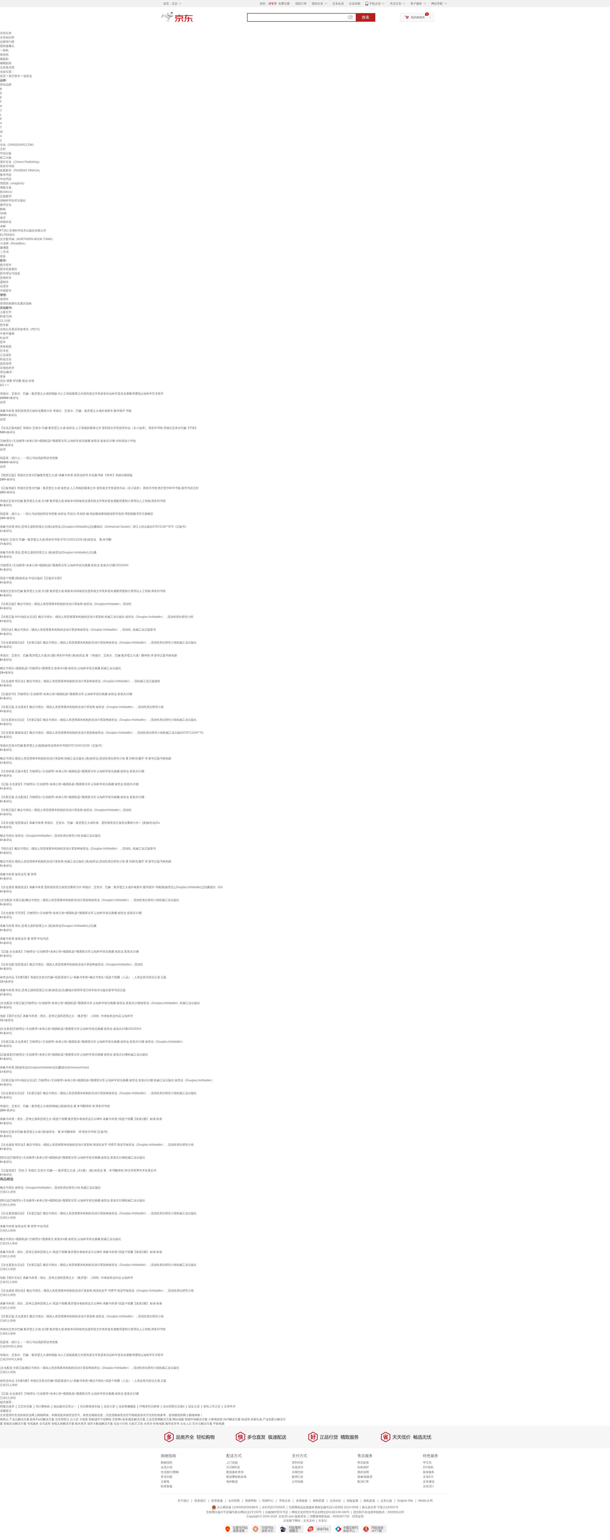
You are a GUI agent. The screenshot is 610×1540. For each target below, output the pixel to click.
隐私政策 (369, 1500)
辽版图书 (5, 196)
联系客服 (166, 1486)
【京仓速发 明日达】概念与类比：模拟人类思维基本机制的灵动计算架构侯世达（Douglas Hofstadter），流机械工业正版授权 (80, 681)
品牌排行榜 (7, 41)
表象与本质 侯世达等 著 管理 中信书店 (24, 938)
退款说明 (363, 1472)
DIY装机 (428, 1467)
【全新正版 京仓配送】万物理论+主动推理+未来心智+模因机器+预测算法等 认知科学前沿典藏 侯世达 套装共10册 (72, 797)
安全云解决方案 (202, 1423)
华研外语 (5, 222)
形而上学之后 (211, 1406)
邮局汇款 (297, 1476)
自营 (3, 402)
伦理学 (4, 286)
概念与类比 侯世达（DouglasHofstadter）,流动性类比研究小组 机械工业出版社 (50, 835)
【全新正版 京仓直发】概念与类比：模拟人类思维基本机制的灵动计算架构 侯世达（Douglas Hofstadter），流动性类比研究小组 (82, 707)
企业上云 (186, 1423)
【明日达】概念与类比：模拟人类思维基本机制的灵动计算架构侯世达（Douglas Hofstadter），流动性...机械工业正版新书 (78, 629)
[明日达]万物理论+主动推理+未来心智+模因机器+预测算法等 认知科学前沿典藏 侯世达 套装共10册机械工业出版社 (72, 1157)
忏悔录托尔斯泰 (149, 1406)
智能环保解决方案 (196, 1419)
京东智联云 (62, 1419)
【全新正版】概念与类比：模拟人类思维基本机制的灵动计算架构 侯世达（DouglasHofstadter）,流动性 (66, 604)
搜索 (365, 17)
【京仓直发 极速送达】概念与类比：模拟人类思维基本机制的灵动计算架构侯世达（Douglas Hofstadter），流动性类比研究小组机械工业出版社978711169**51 (101, 732)
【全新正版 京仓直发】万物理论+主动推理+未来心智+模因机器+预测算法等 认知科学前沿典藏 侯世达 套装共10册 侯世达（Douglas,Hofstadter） (92, 1041)
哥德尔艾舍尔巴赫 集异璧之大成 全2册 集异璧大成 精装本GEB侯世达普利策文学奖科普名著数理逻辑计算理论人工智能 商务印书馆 (83, 501)
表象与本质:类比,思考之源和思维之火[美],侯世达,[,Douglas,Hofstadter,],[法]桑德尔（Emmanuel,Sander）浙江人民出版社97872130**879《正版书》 (94, 526)
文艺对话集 (25, 1406)
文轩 (3, 149)
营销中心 (268, 1500)
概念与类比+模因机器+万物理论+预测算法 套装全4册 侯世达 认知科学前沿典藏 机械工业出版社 (60, 668)
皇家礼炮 (256, 1419)
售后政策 (363, 1462)
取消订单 (363, 1481)
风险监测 (352, 1500)
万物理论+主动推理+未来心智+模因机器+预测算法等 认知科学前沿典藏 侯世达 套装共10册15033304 (64, 565)
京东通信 (428, 1481)
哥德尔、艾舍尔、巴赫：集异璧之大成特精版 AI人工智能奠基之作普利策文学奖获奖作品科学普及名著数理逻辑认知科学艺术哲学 (81, 393)
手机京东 (375, 3)
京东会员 (338, 3)
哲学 (3, 342)
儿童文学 (5, 312)
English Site (405, 1500)
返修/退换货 (364, 1476)
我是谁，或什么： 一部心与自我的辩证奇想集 (29, 458)
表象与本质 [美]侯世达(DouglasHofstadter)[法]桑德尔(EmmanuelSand (44, 1067)
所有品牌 (5, 84)
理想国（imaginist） (13, 183)
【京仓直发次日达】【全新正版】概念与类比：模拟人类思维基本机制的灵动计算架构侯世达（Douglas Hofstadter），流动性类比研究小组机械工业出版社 (98, 719)
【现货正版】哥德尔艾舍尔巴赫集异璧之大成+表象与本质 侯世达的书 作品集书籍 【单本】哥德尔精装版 (66, 475)
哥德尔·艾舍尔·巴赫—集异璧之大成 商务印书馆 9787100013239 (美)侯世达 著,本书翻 (55, 539)
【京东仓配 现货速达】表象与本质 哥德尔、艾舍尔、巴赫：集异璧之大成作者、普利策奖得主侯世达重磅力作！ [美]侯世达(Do (80, 822)
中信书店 (5, 179)
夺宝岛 (427, 1462)
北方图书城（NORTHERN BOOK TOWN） (27, 239)
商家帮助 (251, 1500)
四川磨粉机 (43, 1406)
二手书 (4, 252)
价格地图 (158, 1423)
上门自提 (232, 1462)
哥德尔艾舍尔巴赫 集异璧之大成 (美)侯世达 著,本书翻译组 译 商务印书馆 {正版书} (53, 1131)
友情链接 (301, 1500)
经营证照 (358, 1516)
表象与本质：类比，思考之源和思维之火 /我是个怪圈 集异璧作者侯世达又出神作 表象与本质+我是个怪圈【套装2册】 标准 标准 (81, 1119)
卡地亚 (83, 1419)
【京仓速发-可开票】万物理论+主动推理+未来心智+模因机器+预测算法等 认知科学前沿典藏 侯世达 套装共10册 (71, 913)
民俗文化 (5, 359)
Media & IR (425, 1500)
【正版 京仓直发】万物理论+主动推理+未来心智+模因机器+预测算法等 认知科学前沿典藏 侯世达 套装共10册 (69, 784)
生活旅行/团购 (170, 1472)
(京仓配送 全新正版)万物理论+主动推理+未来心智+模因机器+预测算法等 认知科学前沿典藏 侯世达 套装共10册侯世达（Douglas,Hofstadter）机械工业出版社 (100, 1003)
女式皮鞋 (45, 1423)
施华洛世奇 (172, 1423)
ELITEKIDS (7, 235)
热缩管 (245, 1419)
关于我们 (183, 1500)
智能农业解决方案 (15, 1423)
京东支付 (309, 1520)
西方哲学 (14, 76)
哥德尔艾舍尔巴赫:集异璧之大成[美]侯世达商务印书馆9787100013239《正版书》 (52, 745)
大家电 (165, 1481)
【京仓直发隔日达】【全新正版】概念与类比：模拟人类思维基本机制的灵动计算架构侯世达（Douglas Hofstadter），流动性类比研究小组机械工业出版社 (98, 642)
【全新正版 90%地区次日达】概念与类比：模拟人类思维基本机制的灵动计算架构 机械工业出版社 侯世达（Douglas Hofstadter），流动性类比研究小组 (96, 616)
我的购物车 (418, 17)
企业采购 (354, 3)
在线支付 (297, 1467)
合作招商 (234, 1500)
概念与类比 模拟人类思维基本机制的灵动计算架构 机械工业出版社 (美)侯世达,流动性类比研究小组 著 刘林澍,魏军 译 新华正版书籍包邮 (85, 758)
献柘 (3, 209)
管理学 (4, 299)
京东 (193, 19)
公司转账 (297, 1481)
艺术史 (4, 350)
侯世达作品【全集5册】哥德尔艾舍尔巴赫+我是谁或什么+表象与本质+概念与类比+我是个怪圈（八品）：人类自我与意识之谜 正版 (83, 977)
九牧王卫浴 (136, 1423)
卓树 (3, 226)
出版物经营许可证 (276, 1512)
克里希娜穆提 (127, 1406)
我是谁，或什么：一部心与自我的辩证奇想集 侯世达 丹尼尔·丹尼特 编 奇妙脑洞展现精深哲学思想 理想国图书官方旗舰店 (76, 513)
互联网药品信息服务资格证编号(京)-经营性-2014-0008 (323, 1507)
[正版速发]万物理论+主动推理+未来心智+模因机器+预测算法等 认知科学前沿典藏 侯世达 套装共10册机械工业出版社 (74, 1054)
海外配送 (232, 1481)
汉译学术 (229, 1406)
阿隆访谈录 (7, 1406)
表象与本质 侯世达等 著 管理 (18, 874)
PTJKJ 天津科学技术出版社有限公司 (23, 230)
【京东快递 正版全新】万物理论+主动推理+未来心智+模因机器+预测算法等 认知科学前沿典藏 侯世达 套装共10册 (72, 771)
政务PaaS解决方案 (42, 1419)
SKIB (3, 213)
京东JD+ (428, 1486)
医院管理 (5, 363)
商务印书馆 (7, 166)
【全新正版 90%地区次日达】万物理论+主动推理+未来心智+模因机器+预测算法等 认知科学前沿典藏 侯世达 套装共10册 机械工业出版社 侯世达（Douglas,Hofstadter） (107, 1080)
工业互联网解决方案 (159, 1419)
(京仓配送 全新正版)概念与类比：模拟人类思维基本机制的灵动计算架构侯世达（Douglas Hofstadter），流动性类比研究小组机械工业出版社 (89, 900)
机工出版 (5, 157)
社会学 (4, 338)
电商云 (4, 1419)
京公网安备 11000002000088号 (237, 1507)
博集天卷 (5, 187)
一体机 (4, 50)
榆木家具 (80, 1423)
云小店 (74, 1419)
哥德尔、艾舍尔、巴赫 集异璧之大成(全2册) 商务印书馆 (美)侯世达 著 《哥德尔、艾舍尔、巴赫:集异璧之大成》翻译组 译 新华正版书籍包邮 (88, 655)
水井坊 (148, 1423)
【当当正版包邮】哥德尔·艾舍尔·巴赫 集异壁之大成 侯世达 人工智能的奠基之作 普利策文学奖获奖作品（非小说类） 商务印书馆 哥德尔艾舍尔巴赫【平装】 (99, 428)
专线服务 (33, 1423)
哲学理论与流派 (10, 273)
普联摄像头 (7, 46)
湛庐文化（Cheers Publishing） (20, 162)
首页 (3, 76)
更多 (3, 256)
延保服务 (428, 1472)
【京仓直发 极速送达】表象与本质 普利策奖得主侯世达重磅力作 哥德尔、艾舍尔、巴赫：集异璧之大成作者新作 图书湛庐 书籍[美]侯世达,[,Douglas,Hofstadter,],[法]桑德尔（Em (111, 887)
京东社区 (335, 1500)
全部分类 (5, 33)
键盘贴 (4, 59)
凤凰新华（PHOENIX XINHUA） (21, 170)
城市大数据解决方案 (100, 1423)
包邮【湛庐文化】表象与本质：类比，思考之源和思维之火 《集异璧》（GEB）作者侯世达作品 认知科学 (66, 1016)
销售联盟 (318, 1500)
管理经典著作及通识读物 (15, 303)
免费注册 (284, 3)
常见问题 (166, 1476)
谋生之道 (194, 1406)
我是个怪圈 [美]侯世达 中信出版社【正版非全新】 (31, 578)
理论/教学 (6, 372)
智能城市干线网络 (100, 1419)
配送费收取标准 (236, 1476)
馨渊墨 (4, 247)
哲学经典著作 (8, 269)
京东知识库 (7, 37)
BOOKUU (6, 192)
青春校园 (5, 346)
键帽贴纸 (5, 63)
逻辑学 (4, 282)
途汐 (3, 217)
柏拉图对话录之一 (65, 1406)
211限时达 (233, 1467)
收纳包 (4, 54)
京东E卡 (428, 1476)
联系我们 (200, 1500)
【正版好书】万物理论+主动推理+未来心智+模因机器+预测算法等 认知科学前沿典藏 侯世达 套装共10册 (66, 694)
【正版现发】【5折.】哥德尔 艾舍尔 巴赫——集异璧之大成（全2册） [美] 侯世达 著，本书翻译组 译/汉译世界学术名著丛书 (78, 1170)
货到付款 (297, 1462)
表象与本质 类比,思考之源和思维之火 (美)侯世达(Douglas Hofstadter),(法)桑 (48, 552)
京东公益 (386, 1500)
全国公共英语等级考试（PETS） (21, 329)
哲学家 (4, 325)
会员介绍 (166, 1467)
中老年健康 (7, 333)
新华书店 (5, 174)
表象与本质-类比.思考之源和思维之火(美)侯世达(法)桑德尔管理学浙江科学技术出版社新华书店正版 (63, 990)
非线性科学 (7, 368)
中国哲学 (5, 290)
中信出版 (5, 153)
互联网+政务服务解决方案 (128, 1419)
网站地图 (178, 1419)
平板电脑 (218, 1423)
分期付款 (297, 1472)
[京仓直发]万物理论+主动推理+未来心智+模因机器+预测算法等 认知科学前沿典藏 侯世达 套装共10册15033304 (70, 1028)
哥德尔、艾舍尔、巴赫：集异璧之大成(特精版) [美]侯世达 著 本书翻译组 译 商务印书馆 (55, 1106)
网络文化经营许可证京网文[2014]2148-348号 (321, 1512)
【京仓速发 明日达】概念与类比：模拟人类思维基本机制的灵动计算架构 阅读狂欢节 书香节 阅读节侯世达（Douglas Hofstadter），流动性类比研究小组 (97, 1144)
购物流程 (166, 1462)
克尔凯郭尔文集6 (174, 1406)
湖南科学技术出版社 (13, 200)
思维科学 (5, 277)
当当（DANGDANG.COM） (18, 144)
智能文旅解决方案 (62, 1423)
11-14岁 (5, 320)
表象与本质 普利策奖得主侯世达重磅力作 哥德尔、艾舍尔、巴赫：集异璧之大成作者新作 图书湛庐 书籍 (66, 410)
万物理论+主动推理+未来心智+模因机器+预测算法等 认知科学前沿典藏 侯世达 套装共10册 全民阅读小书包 (68, 441)
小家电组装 (215, 1419)
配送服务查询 (235, 1472)
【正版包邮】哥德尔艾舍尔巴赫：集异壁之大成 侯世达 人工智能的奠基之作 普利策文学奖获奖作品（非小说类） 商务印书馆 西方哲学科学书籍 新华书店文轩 (99, 488)
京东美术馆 (7, 67)
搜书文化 (5, 204)
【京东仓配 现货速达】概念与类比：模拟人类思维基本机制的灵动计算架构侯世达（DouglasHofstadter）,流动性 (71, 964)
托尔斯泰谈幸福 (90, 1406)
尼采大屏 (109, 1406)
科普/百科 (6, 316)
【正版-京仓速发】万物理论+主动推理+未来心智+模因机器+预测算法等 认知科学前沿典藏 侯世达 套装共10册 (69, 951)
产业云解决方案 (19, 1419)
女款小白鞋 (121, 1423)
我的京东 (317, 3)
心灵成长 (5, 355)
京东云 (322, 1520)
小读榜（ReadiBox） (13, 243)
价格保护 (363, 1467)
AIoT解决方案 (232, 1419)
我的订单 (301, 3)
